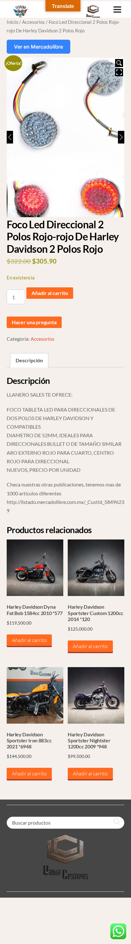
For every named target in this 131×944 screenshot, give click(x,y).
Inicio (12, 22)
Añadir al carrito (49, 293)
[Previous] (10, 137)
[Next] (121, 137)
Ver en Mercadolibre (38, 47)
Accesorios (33, 22)
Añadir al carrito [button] (29, 640)
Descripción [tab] (29, 360)
